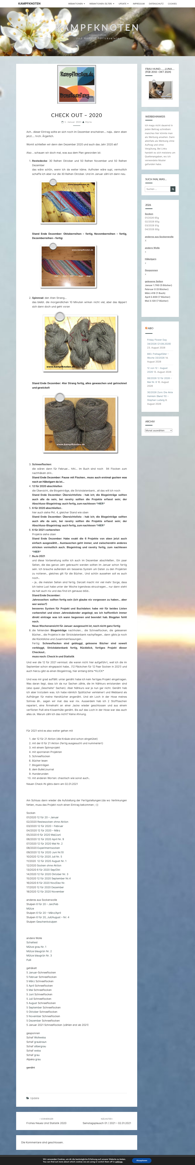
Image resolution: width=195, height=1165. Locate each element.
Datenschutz (156, 3)
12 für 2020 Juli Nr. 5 (49, 856)
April (31, 985)
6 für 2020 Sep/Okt (48, 869)
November (35, 1016)
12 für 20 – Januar (48, 817)
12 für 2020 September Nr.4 (54, 878)
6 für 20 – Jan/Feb (47, 904)
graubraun (40, 1041)
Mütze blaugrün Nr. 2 (39, 951)
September (35, 1007)
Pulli (28, 959)
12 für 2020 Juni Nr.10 (50, 852)
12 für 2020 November (50, 891)
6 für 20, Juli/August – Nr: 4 (52, 917)
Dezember (35, 1020)
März (32, 981)
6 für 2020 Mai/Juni (49, 834)
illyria (88, 122)
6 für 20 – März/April (48, 912)
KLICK (99, 671)
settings (118, 1162)
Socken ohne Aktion (49, 865)
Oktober (34, 1011)
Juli (31, 998)
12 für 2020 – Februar (50, 826)
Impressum (139, 3)
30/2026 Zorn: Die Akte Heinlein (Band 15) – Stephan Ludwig (160, 396)
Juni (31, 994)
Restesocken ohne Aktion (52, 821)
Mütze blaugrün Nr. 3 (39, 955)
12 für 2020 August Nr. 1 (51, 861)
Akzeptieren (141, 1160)
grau (37, 1055)
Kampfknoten (29, 3)
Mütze (30, 908)
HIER (100, 503)
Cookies (172, 3)
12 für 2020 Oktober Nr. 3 (52, 874)
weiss (37, 1050)
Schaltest (32, 942)
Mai (31, 989)
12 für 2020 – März (48, 830)
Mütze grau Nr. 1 (36, 946)
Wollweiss (40, 1037)
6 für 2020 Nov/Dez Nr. (51, 882)
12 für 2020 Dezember (50, 887)
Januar (33, 972)
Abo (150, 328)
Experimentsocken (48, 847)
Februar (33, 976)
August (33, 1003)
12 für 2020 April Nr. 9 (50, 839)
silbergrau (40, 1046)
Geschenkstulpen (46, 921)
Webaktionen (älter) (100, 3)
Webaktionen (75, 3)
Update (122, 3)
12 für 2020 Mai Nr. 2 (50, 843)
